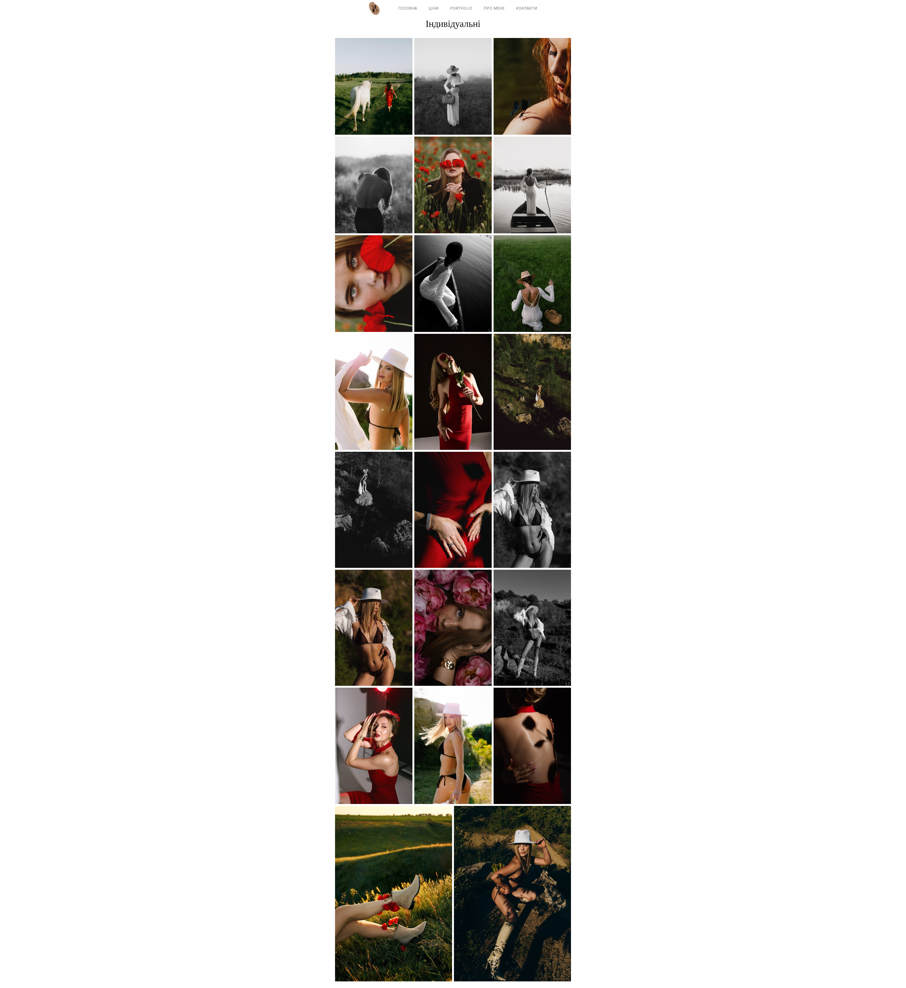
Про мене (494, 8)
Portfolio (461, 8)
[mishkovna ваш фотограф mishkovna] (375, 8)
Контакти (526, 8)
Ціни (433, 8)
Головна (407, 8)
